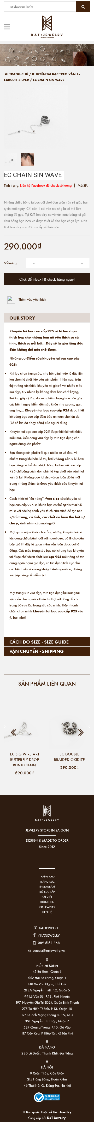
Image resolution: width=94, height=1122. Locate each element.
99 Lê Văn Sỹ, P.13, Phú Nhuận (47, 996)
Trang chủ (47, 876)
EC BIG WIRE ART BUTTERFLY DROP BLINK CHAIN (24, 759)
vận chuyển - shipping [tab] (36, 651)
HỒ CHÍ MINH (47, 965)
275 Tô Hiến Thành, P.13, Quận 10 (47, 1008)
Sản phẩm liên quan (47, 683)
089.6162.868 (49, 942)
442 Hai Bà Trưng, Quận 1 (47, 977)
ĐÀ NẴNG (47, 1047)
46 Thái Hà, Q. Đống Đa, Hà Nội (47, 1085)
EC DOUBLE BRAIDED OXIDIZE (69, 756)
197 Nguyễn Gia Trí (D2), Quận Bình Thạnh (47, 1002)
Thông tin (47, 902)
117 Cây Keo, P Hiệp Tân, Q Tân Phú (47, 1033)
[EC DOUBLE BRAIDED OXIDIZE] (69, 728)
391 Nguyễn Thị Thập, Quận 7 (47, 1021)
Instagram (47, 886)
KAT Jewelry (47, 907)
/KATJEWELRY (49, 935)
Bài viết (47, 897)
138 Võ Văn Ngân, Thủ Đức (47, 983)
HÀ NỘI (47, 1067)
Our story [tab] (22, 317)
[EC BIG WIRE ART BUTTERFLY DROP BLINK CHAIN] (24, 728)
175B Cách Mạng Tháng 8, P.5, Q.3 (47, 1014)
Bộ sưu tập (47, 892)
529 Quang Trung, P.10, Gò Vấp (47, 1027)
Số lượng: (10, 263)
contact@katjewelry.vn (49, 950)
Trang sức (47, 882)
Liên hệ (47, 912)
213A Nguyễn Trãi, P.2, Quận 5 (47, 990)
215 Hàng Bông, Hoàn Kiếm (47, 1079)
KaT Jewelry (56, 1117)
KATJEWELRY (48, 927)
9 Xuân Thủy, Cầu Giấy (47, 1073)
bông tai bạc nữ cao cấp (64, 465)
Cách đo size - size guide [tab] (39, 641)
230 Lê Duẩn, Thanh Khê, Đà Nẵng (47, 1053)
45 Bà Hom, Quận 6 (47, 971)
